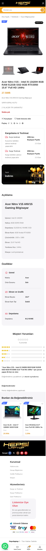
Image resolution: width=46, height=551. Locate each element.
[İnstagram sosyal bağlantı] (18, 453)
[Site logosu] (23, 3)
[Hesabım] (43, 3)
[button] (5, 546)
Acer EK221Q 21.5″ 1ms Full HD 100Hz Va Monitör (33, 427)
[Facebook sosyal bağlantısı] (8, 123)
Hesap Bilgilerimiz (16, 470)
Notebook (15, 17)
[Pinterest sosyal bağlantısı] (14, 123)
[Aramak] (42, 10)
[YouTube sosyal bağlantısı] (22, 453)
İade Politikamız (15, 497)
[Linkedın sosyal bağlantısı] (17, 123)
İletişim (12, 478)
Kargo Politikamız (16, 493)
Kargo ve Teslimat (16, 489)
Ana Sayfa (5, 17)
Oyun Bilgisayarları (28, 17)
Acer (5, 430)
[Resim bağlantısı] (16, 445)
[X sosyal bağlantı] (11, 123)
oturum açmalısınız (32, 377)
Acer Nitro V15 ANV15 (18, 204)
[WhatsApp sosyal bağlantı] (20, 123)
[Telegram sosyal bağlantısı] (22, 123)
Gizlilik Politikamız (16, 474)
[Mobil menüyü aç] (3, 3)
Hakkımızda (14, 466)
